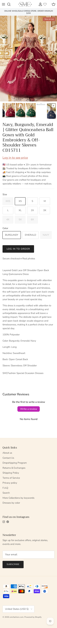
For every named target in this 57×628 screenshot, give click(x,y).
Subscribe (13, 564)
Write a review (28, 409)
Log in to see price (15, 158)
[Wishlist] (45, 4)
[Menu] (3, 4)
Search (6, 492)
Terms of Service (11, 477)
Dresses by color (11, 502)
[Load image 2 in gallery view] (28, 58)
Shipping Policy (11, 472)
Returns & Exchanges (14, 467)
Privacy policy (10, 482)
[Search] (10, 4)
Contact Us (8, 457)
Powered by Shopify (32, 617)
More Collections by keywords (18, 497)
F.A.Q (5, 487)
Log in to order (18, 248)
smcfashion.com (16, 617)
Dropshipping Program (15, 462)
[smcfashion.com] (25, 4)
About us (7, 452)
